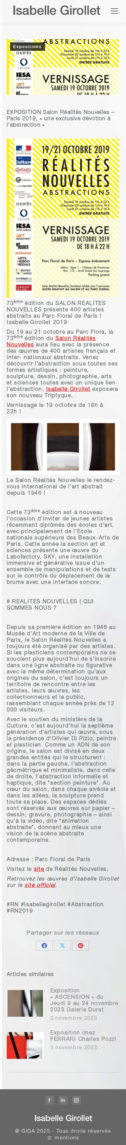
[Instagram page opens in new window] (76, 1100)
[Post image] (25, 1003)
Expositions (27, 46)
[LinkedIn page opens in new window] (63, 1100)
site (39, 869)
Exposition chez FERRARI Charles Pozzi (83, 1036)
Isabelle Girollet (68, 389)
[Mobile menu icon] (114, 11)
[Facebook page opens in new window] (49, 1100)
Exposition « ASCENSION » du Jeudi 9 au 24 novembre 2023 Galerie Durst (84, 1001)
